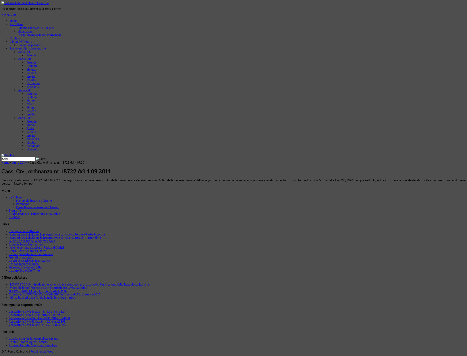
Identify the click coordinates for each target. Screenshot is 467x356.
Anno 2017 (25, 52)
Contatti (15, 38)
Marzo (31, 100)
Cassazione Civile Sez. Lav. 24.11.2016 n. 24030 (39, 318)
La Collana (16, 24)
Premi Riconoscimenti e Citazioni (39, 34)
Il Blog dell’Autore (21, 41)
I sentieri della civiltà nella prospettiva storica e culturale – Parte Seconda (57, 234)
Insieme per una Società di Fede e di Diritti (36, 247)
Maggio (31, 69)
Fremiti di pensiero (30, 45)
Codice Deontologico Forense (28, 342)
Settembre (33, 138)
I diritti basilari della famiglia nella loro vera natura (42, 297)
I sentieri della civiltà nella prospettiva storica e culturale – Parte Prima (55, 237)
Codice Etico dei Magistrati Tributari (33, 345)
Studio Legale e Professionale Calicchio (34, 213)
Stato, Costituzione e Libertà (27, 250)
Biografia (15, 210)
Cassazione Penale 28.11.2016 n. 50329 (34, 315)
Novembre (33, 83)
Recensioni (25, 31)
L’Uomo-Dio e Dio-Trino (24, 270)
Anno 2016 (25, 59)
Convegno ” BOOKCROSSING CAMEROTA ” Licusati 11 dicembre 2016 (54, 294)
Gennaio (32, 55)
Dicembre (33, 86)
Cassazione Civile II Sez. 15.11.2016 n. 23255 (37, 324)
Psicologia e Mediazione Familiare (31, 254)
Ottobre (31, 79)
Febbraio (32, 66)
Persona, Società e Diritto (25, 267)
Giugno (31, 72)
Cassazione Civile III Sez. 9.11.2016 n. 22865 (37, 321)
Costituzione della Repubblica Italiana (33, 338)
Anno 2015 (24, 90)
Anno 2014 (25, 118)
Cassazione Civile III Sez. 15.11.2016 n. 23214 (38, 311)
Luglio (31, 76)
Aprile (30, 104)
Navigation (8, 14)
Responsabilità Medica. (24, 264)
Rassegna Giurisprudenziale (28, 48)
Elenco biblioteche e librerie (36, 27)
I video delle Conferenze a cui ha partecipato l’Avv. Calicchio (48, 287)
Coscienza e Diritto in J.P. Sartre (29, 260)
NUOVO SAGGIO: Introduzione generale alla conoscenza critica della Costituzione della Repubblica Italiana (79, 284)
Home (13, 20)
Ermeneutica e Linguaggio (26, 244)
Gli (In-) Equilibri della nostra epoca (32, 241)
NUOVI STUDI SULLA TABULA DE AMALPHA (38, 291)
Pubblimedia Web (41, 351)
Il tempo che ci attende (24, 231)
